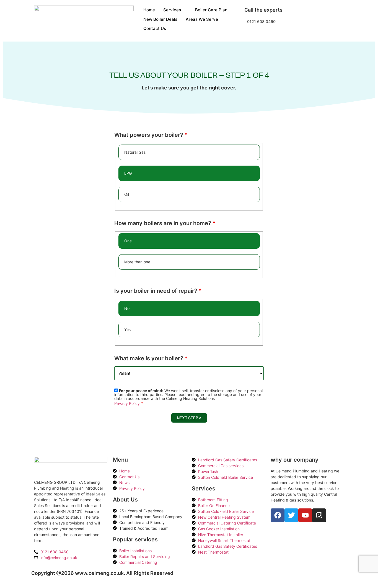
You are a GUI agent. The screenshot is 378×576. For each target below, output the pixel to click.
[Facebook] (277, 515)
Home (149, 9)
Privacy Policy (127, 403)
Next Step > (189, 417)
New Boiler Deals (160, 19)
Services (172, 9)
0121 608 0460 (261, 21)
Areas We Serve (202, 19)
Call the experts (263, 10)
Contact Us (154, 28)
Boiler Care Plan (211, 9)
